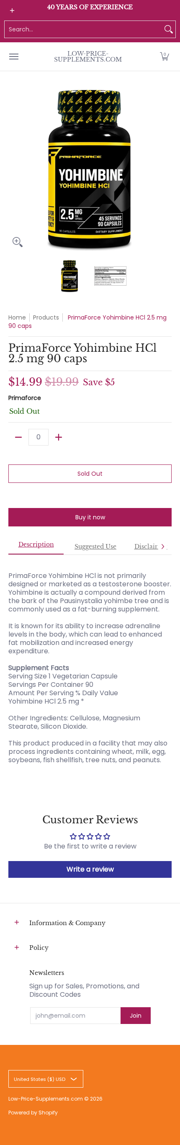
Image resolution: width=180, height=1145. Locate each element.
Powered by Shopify (33, 1112)
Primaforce (24, 398)
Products (46, 317)
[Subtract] (18, 437)
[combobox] (83, 29)
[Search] (168, 29)
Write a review (90, 869)
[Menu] (13, 56)
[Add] (59, 437)
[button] (164, 56)
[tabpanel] (90, 663)
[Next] (166, 169)
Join (135, 1015)
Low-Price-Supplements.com (88, 56)
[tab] (36, 546)
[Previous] (14, 169)
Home (17, 317)
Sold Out (90, 473)
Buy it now (90, 517)
